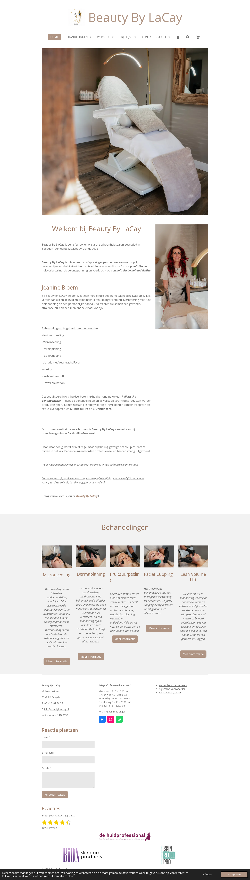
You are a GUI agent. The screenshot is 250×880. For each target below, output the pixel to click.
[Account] (178, 37)
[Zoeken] (188, 37)
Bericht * (47, 768)
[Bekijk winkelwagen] (198, 37)
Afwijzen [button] (207, 874)
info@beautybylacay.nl (56, 709)
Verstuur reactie (54, 794)
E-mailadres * (49, 752)
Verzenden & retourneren (173, 685)
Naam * (46, 737)
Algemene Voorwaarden (172, 689)
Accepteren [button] (234, 874)
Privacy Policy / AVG (170, 692)
